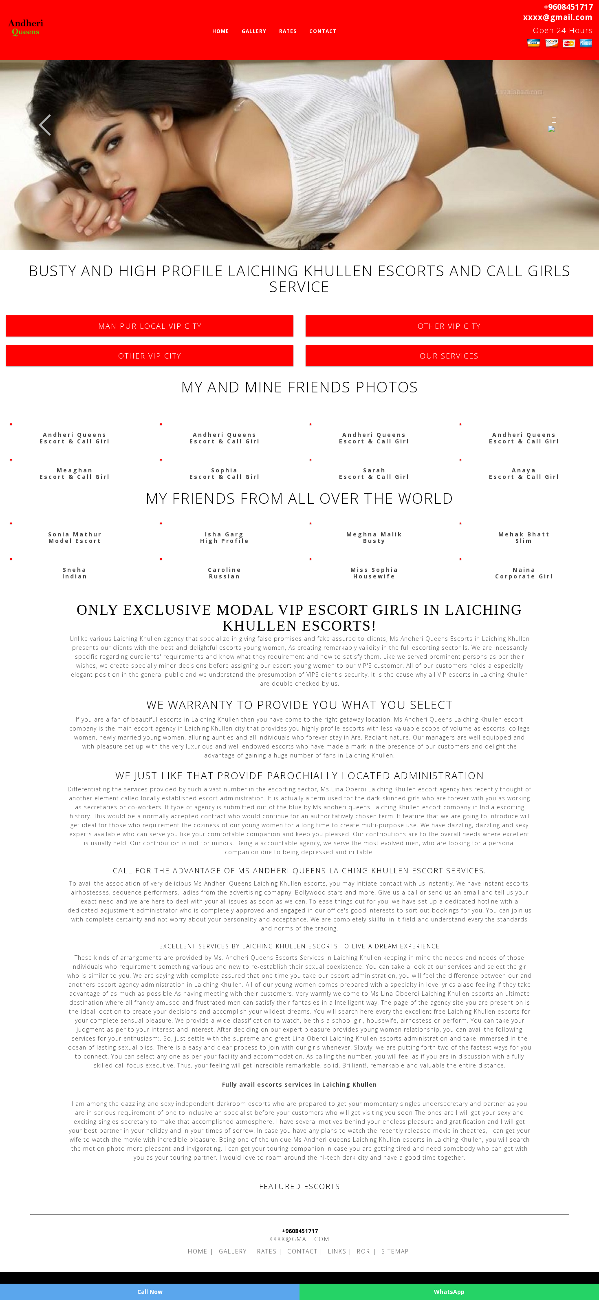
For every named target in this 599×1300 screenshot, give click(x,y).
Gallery (254, 31)
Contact (323, 31)
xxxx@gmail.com (558, 17)
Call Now (150, 1292)
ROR (365, 1251)
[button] (45, 125)
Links (337, 1251)
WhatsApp (449, 1292)
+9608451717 (568, 7)
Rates (288, 31)
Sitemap (395, 1251)
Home (220, 31)
